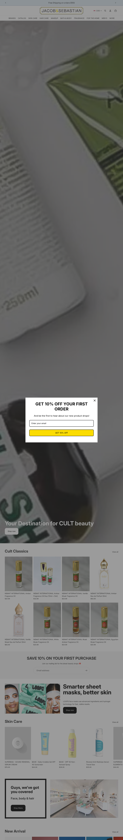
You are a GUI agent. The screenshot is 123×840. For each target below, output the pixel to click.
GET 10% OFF (61, 433)
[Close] (95, 400)
